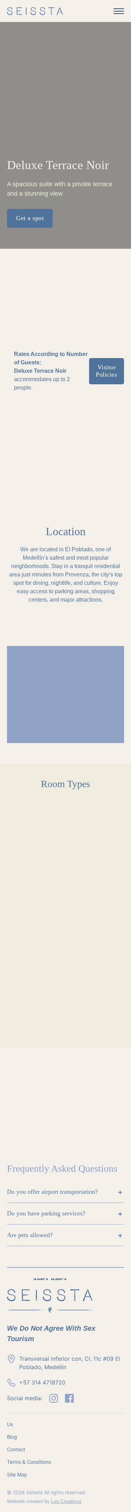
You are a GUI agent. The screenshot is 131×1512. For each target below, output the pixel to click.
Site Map (17, 1474)
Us (10, 1424)
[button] (65, 1192)
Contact (16, 1449)
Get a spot (30, 218)
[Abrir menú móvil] (119, 11)
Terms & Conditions (29, 1462)
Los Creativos (66, 1501)
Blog (12, 1437)
